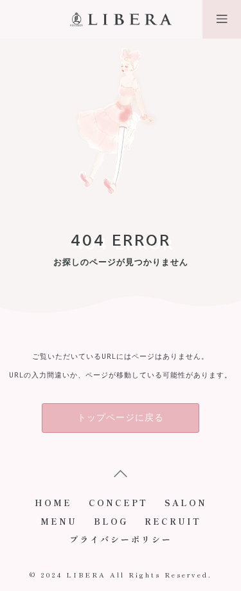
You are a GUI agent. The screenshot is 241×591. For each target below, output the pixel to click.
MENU (58, 521)
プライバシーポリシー (120, 539)
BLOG (111, 521)
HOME (53, 502)
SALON (186, 502)
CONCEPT (118, 502)
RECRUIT (173, 521)
